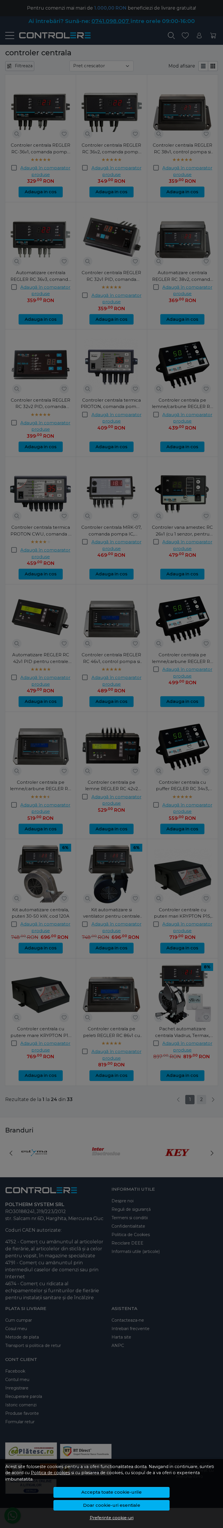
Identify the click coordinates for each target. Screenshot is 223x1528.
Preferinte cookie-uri (112, 1517)
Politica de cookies (50, 1472)
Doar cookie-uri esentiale (111, 1505)
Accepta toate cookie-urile (111, 1492)
